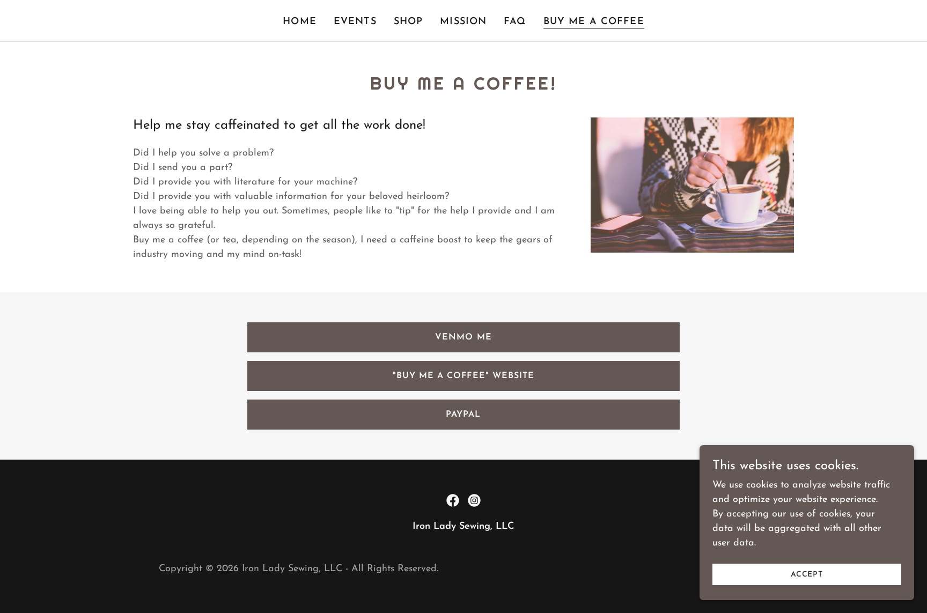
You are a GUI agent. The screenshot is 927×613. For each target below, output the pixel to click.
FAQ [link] (515, 22)
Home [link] (300, 22)
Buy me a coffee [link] (593, 22)
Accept (807, 575)
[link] (453, 500)
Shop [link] (408, 22)
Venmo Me (463, 337)
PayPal (463, 414)
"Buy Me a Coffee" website (463, 376)
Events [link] (355, 22)
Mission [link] (463, 22)
